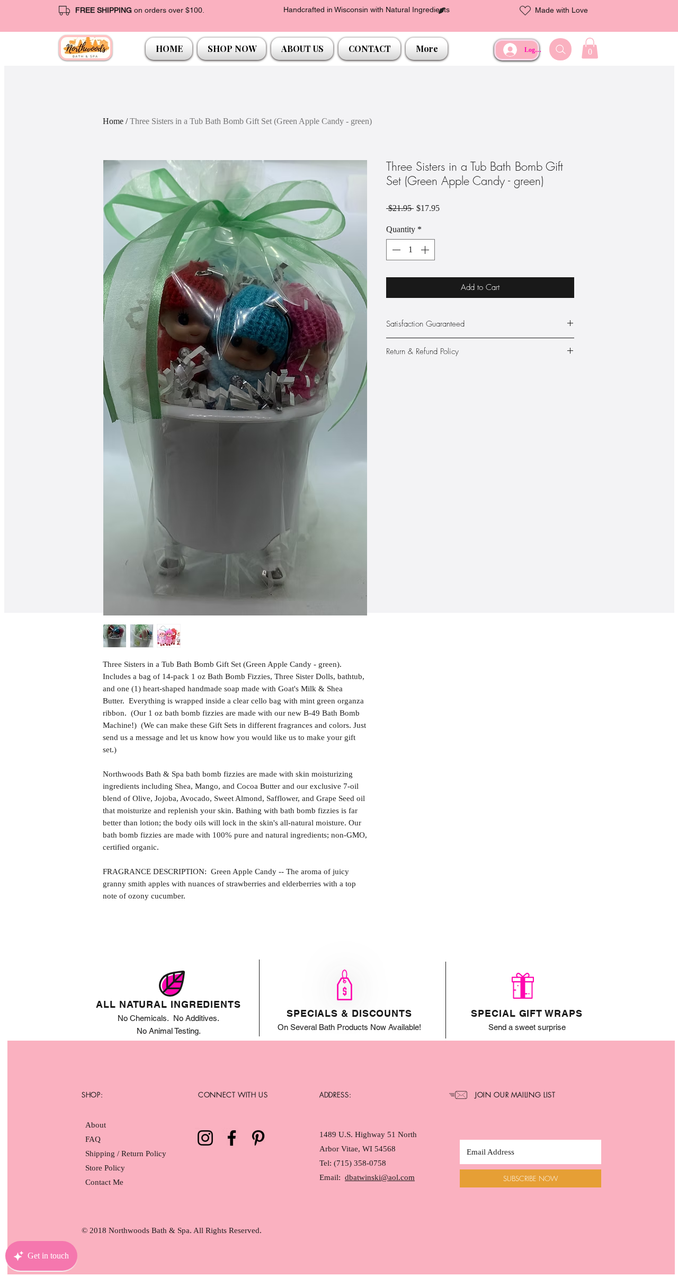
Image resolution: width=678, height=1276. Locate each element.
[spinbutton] (410, 250)
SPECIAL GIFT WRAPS (526, 1013)
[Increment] (425, 250)
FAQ (93, 1139)
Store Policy (105, 1168)
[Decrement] (395, 250)
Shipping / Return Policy (126, 1153)
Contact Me (104, 1182)
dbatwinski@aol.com (380, 1177)
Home (113, 121)
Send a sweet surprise (527, 1027)
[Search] (560, 49)
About (95, 1125)
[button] (232, 49)
